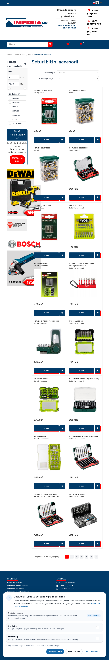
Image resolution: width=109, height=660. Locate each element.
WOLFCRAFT (17, 124)
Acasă (9, 55)
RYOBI (14, 119)
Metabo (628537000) (43, 90)
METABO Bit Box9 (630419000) (46, 321)
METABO (15, 111)
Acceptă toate (55, 651)
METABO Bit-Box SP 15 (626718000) (83, 436)
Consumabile (20, 55)
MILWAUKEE (17, 115)
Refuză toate (74, 651)
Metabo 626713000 (42, 148)
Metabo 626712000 (77, 90)
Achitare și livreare (14, 582)
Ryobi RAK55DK (40, 436)
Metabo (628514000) (42, 206)
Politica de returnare (15, 589)
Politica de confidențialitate (18, 592)
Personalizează (93, 651)
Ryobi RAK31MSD (40, 379)
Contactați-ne (18, 159)
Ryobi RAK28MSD (41, 263)
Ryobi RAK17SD (75, 206)
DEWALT (15, 98)
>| (96, 557)
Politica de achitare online (17, 586)
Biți (29, 55)
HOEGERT (16, 103)
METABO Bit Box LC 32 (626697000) (84, 379)
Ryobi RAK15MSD (76, 321)
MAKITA (15, 107)
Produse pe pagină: (47, 78)
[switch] (98, 627)
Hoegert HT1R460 (77, 494)
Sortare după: (49, 73)
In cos (46, 140)
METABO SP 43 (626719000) (45, 494)
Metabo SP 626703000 (78, 148)
